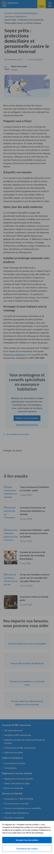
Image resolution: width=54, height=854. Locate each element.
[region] (27, 837)
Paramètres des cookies (27, 849)
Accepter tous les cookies (27, 840)
